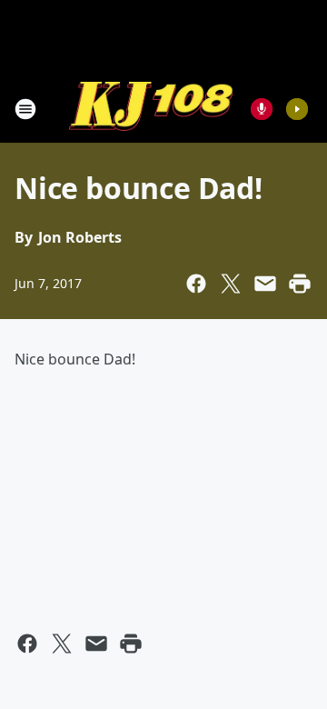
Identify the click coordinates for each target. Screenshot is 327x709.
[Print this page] (299, 283)
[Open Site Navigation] (25, 109)
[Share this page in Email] (265, 283)
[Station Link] (151, 108)
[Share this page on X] (230, 283)
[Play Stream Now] (297, 109)
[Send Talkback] (261, 109)
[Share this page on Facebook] (196, 283)
